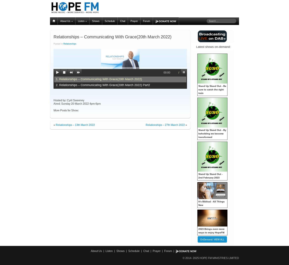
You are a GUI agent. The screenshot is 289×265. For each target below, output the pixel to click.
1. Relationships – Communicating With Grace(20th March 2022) (99, 79)
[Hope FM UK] (75, 7)
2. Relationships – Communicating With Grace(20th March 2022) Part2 (103, 85)
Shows (96, 21)
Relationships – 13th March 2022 (75, 125)
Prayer (134, 21)
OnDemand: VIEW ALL (212, 239)
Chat (122, 21)
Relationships (69, 44)
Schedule (110, 21)
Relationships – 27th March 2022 (165, 125)
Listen (81, 21)
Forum (146, 21)
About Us (65, 21)
